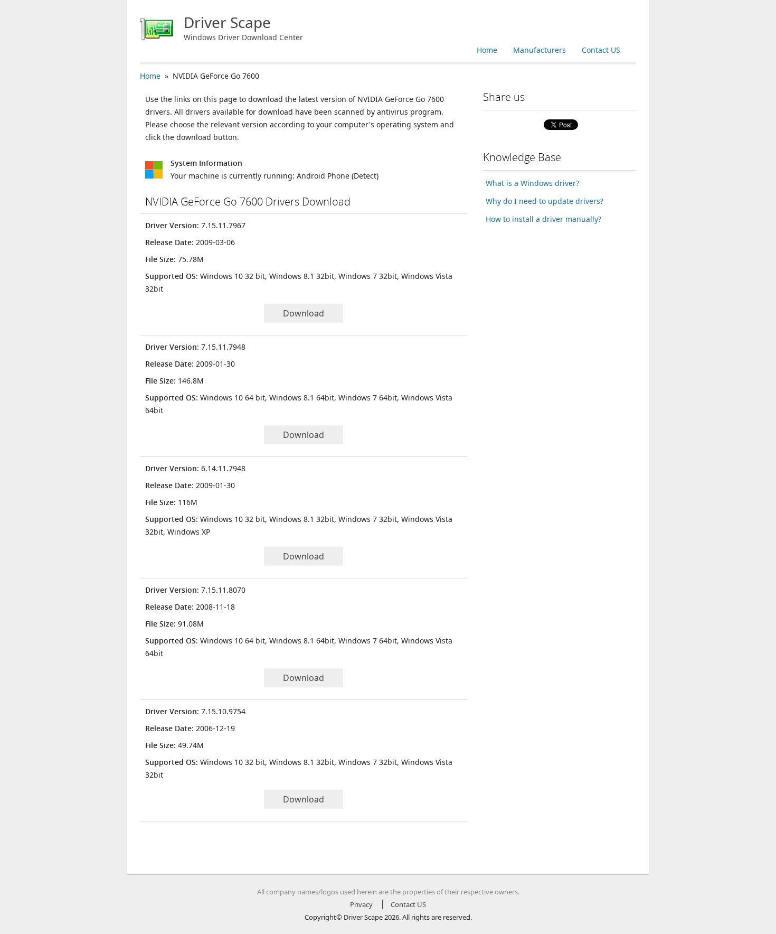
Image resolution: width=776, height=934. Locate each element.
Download (303, 313)
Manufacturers (539, 50)
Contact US (601, 50)
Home (487, 50)
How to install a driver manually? (543, 219)
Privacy (361, 904)
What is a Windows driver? (532, 183)
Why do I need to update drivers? (544, 201)
